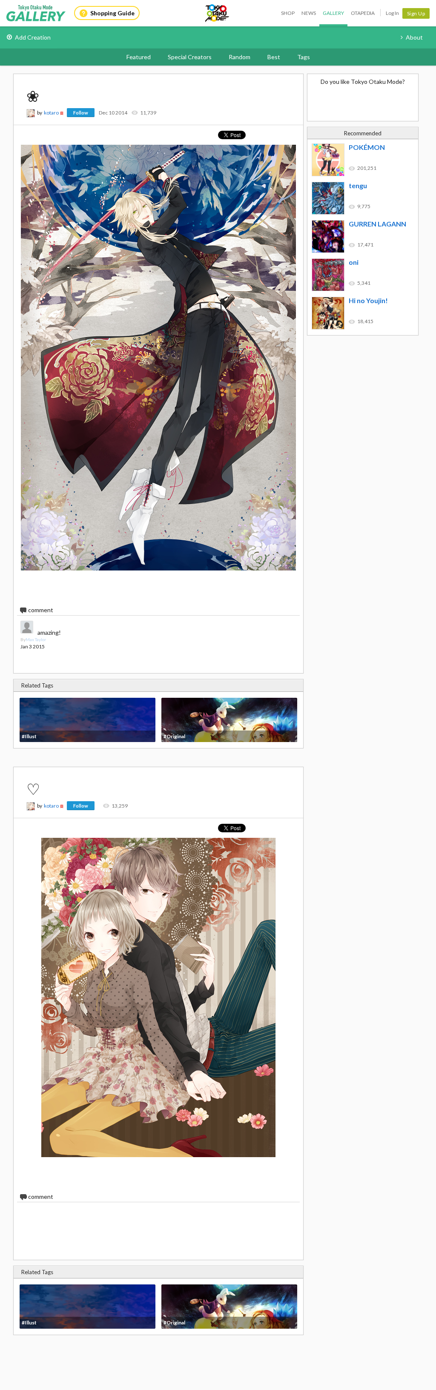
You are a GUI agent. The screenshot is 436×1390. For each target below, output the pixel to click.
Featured (138, 56)
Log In (392, 13)
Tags (303, 56)
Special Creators (190, 56)
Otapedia (363, 13)
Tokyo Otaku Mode (217, 13)
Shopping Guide (112, 13)
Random (239, 56)
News (308, 13)
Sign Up (416, 13)
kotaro (51, 112)
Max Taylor (36, 639)
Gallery (333, 13)
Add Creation (33, 37)
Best (273, 56)
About (414, 37)
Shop (288, 13)
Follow (80, 112)
